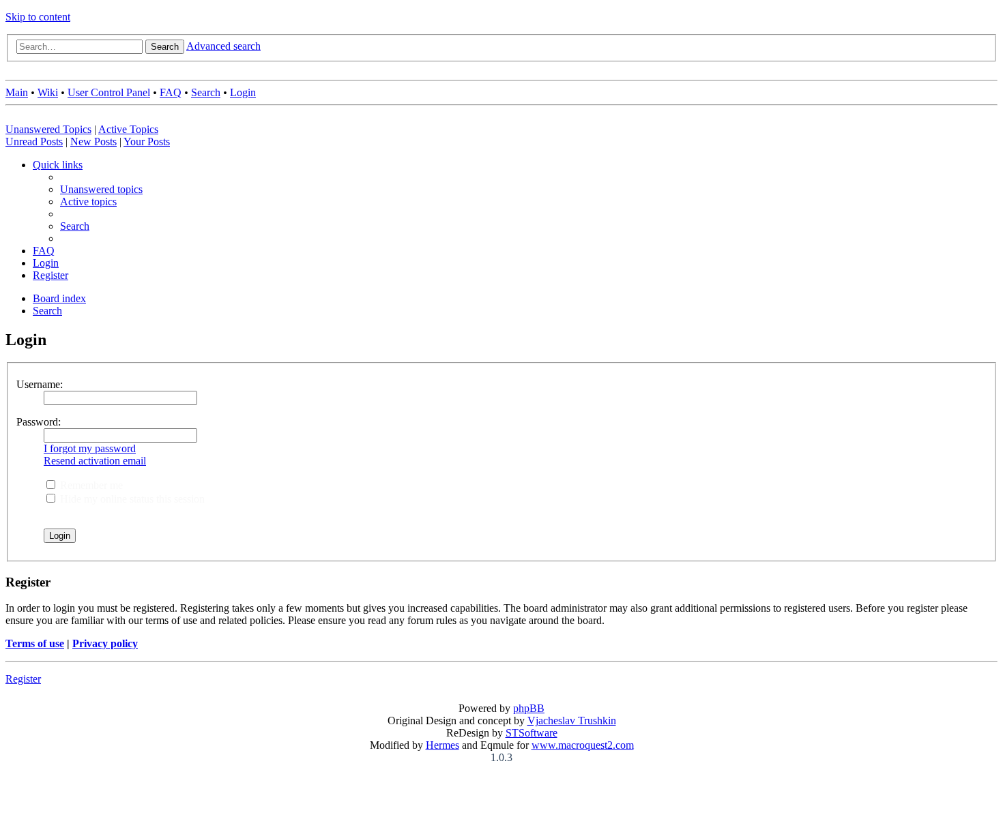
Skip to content (37, 17)
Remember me (90, 485)
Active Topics (128, 129)
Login (243, 92)
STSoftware (531, 733)
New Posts (93, 141)
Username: (39, 384)
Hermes (442, 745)
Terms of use (34, 643)
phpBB (528, 708)
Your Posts (146, 141)
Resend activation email (95, 460)
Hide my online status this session (131, 499)
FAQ (170, 92)
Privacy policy (105, 643)
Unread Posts (34, 141)
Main (16, 92)
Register (23, 679)
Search (205, 92)
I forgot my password (90, 448)
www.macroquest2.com (583, 745)
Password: (38, 422)
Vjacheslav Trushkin (571, 720)
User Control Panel (109, 92)
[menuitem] (101, 189)
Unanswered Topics (48, 129)
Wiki (48, 92)
